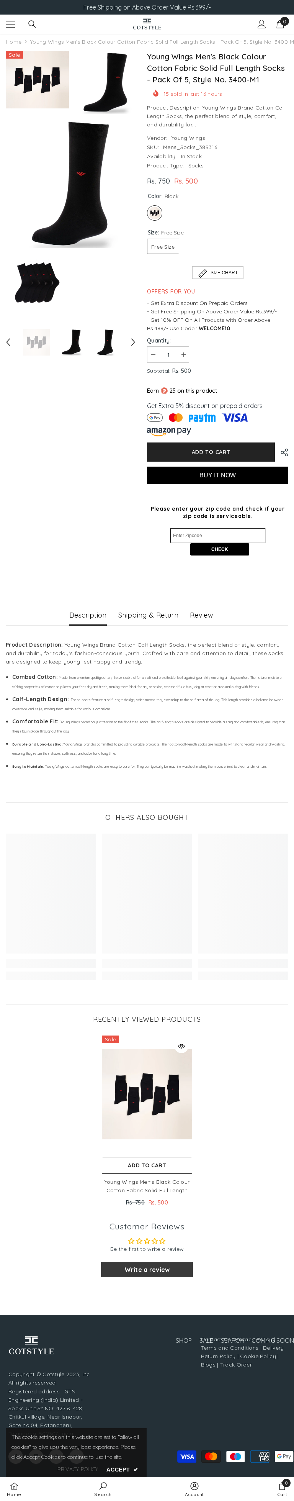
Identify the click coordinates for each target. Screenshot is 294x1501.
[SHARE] (281, 452)
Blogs (209, 1364)
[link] (51, 963)
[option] (36, 342)
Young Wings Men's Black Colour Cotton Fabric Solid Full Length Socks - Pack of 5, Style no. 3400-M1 (147, 1186)
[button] (8, 342)
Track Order (236, 1364)
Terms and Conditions (230, 1347)
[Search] (32, 24)
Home (13, 41)
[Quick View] (181, 1046)
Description (88, 615)
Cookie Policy (258, 1356)
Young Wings (188, 137)
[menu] (10, 24)
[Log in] (262, 24)
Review (201, 615)
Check (219, 549)
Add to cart (211, 452)
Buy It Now (217, 475)
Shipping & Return (148, 615)
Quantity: (159, 340)
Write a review (147, 1269)
